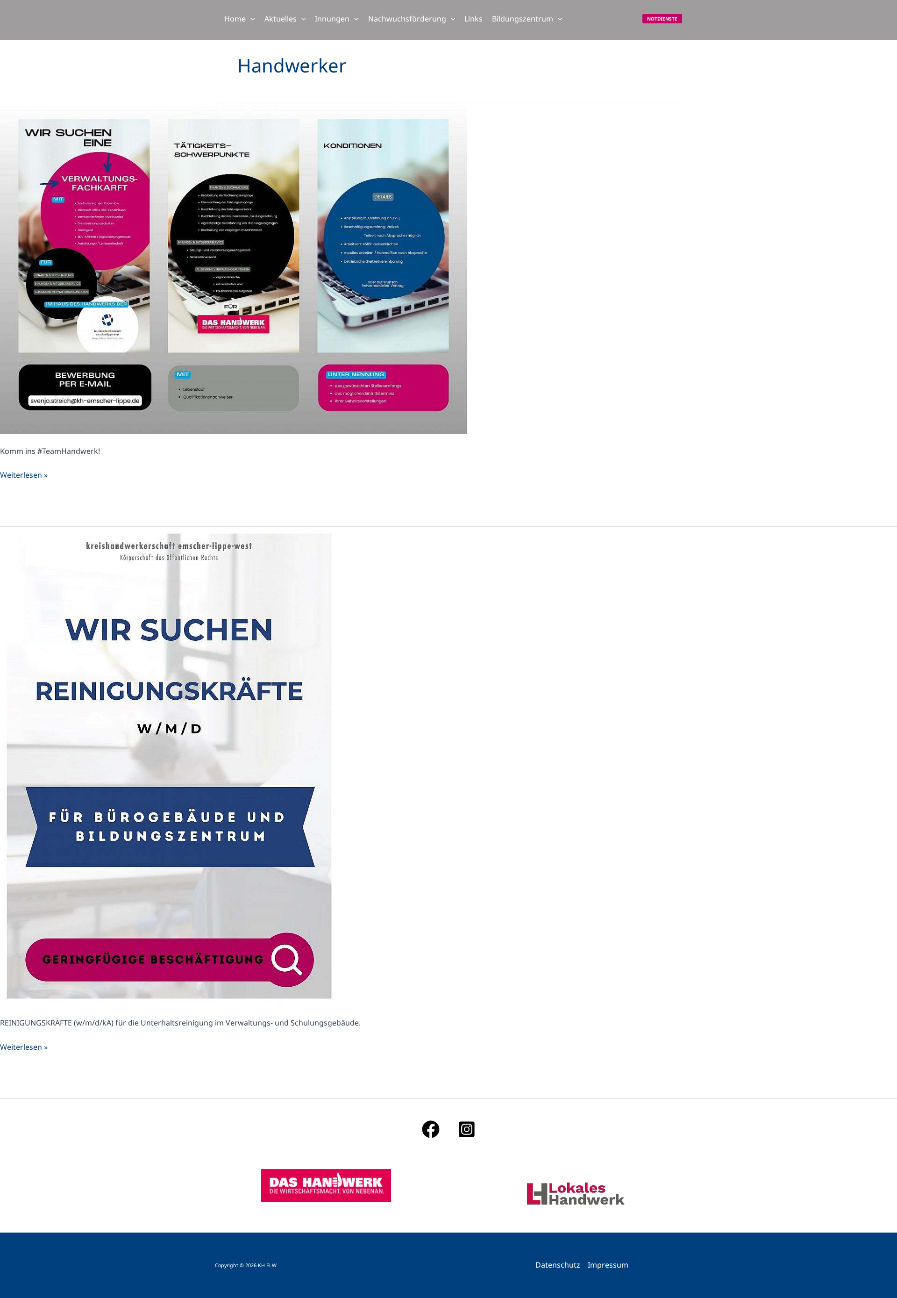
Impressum (608, 1265)
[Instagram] (467, 1129)
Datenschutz (557, 1265)
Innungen (332, 19)
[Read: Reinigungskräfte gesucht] (169, 765)
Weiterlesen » (24, 474)
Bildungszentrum (522, 19)
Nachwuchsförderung (407, 19)
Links (473, 19)
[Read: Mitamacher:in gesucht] (233, 268)
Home (235, 19)
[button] (250, 18)
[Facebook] (431, 1129)
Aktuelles (280, 19)
